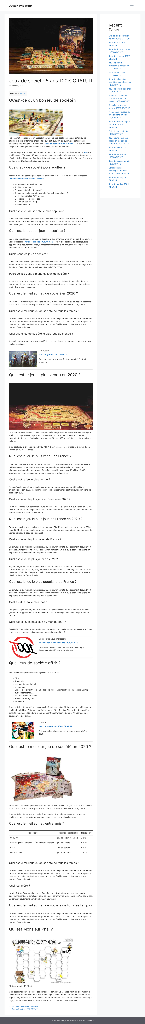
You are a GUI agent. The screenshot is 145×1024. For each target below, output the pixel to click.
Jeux (132, 6)
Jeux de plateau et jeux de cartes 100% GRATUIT (119, 124)
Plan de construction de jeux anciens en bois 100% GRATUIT (119, 115)
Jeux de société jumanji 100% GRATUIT (26, 1006)
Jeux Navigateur (20, 5)
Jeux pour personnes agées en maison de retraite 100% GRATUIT (119, 141)
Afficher (23, 93)
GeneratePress (89, 1020)
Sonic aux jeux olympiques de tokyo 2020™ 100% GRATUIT (119, 171)
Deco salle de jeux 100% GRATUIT (24, 1009)
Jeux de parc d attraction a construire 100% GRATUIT (119, 66)
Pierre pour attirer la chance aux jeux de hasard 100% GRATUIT (119, 98)
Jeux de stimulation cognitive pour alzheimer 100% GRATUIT (120, 82)
